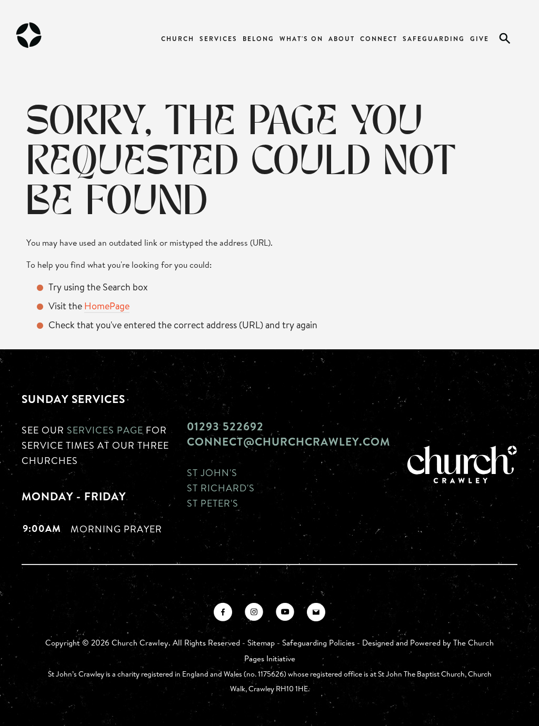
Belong (258, 38)
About (341, 38)
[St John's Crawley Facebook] (223, 612)
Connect (378, 38)
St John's (212, 472)
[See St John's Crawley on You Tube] (285, 612)
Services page (105, 429)
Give (479, 38)
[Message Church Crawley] (316, 612)
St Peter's (212, 503)
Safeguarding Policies (318, 643)
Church (177, 38)
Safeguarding (434, 38)
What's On (301, 38)
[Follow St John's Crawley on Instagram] (254, 612)
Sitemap (261, 643)
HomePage (106, 305)
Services (218, 38)
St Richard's (221, 487)
